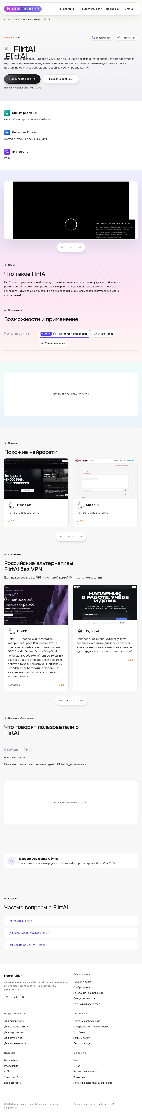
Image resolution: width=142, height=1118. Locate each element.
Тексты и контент (83, 981)
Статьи (129, 8)
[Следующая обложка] (80, 247)
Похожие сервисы (60, 79)
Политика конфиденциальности (92, 1082)
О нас (76, 1066)
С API (7, 1071)
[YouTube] (23, 997)
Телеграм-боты (13, 1077)
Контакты (79, 1077)
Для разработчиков (16, 1026)
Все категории (12, 1082)
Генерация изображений (88, 992)
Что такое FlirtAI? (19, 921)
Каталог (8, 19)
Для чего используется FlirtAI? (28, 933)
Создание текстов (84, 998)
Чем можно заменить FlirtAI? (26, 945)
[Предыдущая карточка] (61, 537)
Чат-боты (79, 1032)
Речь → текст (81, 1037)
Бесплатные (11, 1060)
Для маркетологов (15, 1043)
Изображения (81, 987)
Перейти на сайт (20, 79)
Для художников (14, 1032)
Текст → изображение (86, 1021)
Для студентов (13, 1037)
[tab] (70, 247)
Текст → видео (82, 1043)
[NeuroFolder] (25, 9)
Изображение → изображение (91, 1026)
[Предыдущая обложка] (62, 247)
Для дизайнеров (14, 1021)
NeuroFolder (13, 976)
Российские (11, 1066)
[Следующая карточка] (81, 537)
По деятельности (91, 8)
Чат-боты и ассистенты (28, 19)
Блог (76, 1060)
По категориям (67, 8)
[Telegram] (7, 997)
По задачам (113, 8)
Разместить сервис (85, 1071)
